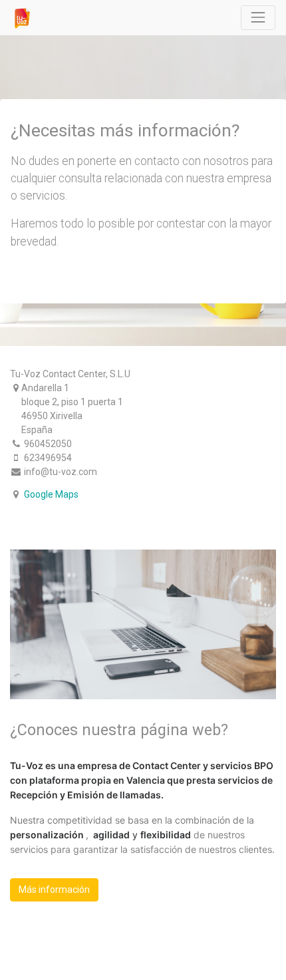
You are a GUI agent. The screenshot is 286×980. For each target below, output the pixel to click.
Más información (54, 889)
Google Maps (51, 494)
